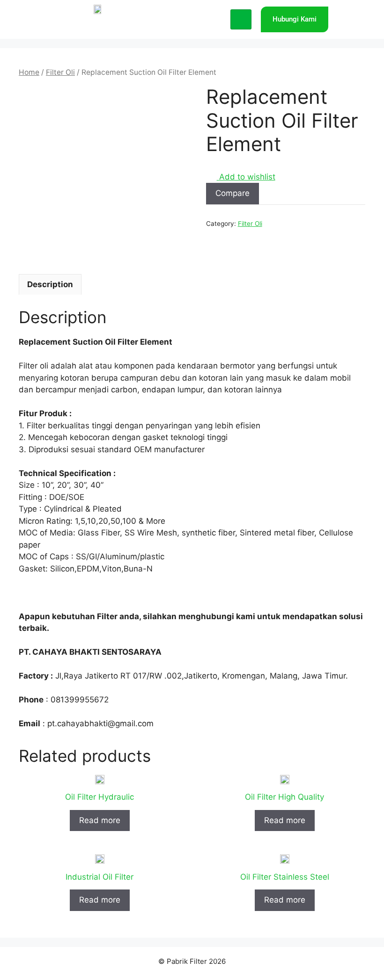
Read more (99, 820)
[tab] (50, 284)
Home (29, 72)
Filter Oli (60, 72)
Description (50, 284)
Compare (232, 193)
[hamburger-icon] (240, 19)
